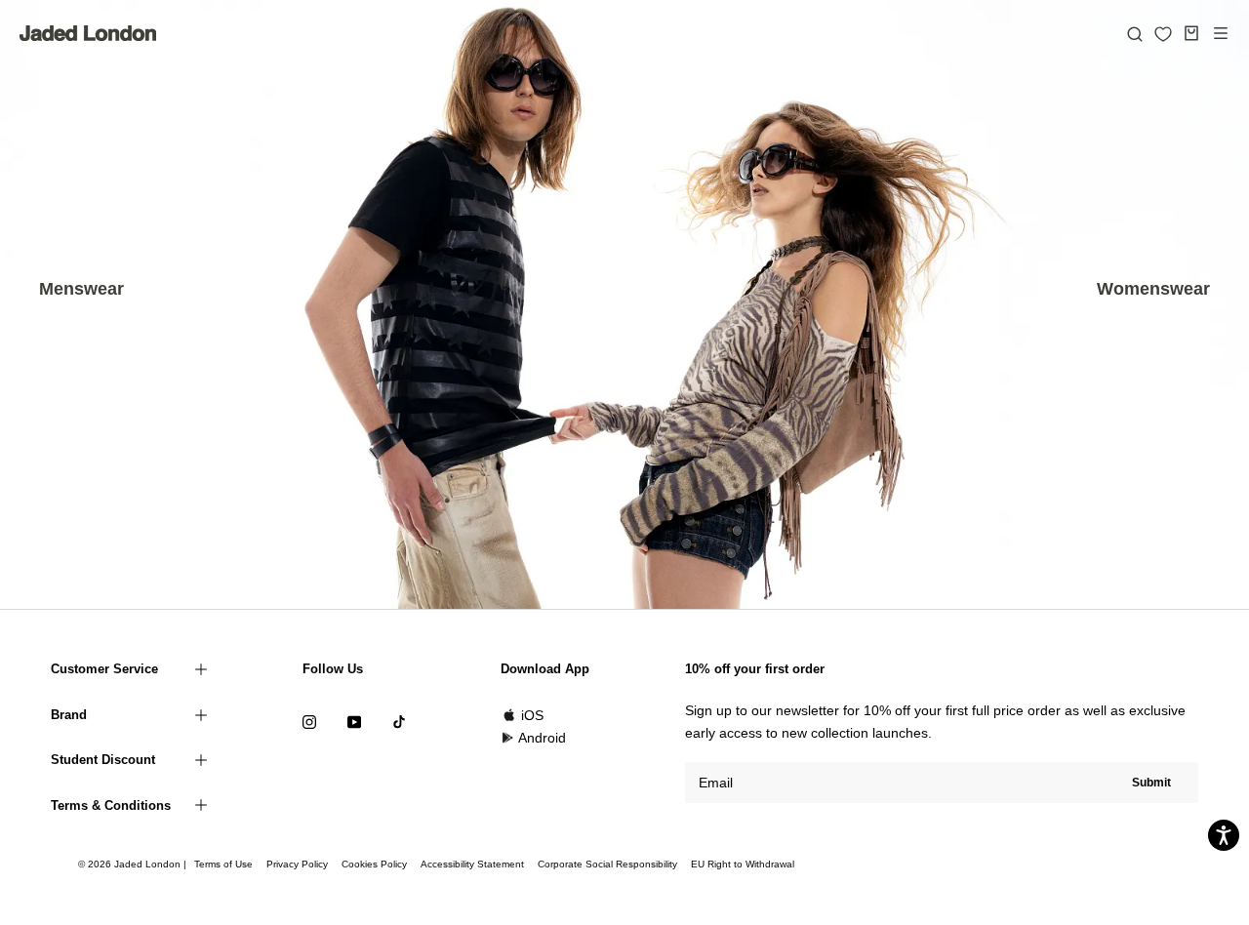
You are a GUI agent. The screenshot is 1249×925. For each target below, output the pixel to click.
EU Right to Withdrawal (742, 864)
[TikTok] (399, 721)
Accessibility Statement (472, 864)
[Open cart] (1191, 33)
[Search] (1135, 33)
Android (542, 737)
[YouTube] (354, 721)
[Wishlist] (1163, 34)
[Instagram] (309, 721)
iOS (532, 715)
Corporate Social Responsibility (607, 864)
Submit (1151, 782)
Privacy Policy (297, 864)
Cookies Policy (374, 864)
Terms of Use (223, 864)
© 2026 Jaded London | (133, 864)
